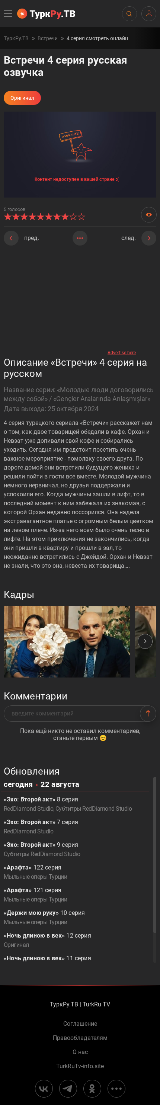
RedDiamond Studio (28, 808)
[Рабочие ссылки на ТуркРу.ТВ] (116, 1089)
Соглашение (80, 1024)
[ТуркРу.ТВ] (46, 14)
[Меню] (8, 14)
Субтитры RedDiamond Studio (93, 808)
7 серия (41, 827)
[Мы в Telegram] (68, 1089)
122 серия (35, 872)
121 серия (35, 895)
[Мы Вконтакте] (44, 1089)
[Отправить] (148, 713)
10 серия (44, 917)
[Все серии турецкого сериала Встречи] (80, 238)
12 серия (47, 940)
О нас (80, 1052)
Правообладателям (80, 1038)
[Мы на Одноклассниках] (92, 1089)
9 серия (42, 849)
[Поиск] (129, 14)
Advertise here (122, 352)
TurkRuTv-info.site (80, 1066)
